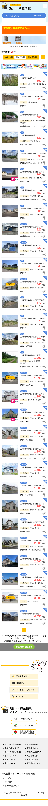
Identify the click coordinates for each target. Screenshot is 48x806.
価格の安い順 (20, 57)
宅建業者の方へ (33, 763)
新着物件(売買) (33, 744)
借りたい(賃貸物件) (13, 752)
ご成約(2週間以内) (34, 752)
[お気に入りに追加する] (44, 87)
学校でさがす (10, 763)
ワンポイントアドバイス (26, 690)
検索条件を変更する (24, 647)
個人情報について (12, 786)
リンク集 (19, 697)
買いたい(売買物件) (13, 744)
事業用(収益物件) (12, 748)
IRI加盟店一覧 (32, 759)
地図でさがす (10, 759)
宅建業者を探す (22, 676)
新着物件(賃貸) (33, 748)
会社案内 (8, 782)
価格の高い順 (32, 57)
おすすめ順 (9, 57)
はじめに (8, 778)
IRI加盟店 (20, 683)
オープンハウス (11, 756)
